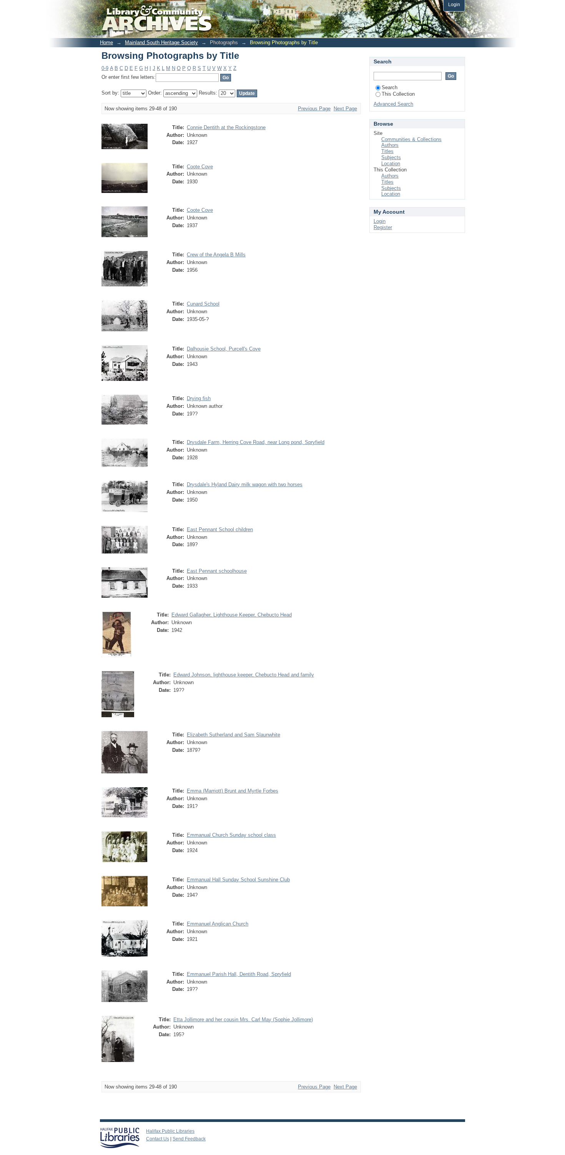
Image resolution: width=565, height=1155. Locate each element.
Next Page (345, 108)
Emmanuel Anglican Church (217, 924)
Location (390, 163)
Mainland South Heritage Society (161, 42)
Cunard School (203, 304)
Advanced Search (393, 104)
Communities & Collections (411, 139)
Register (383, 227)
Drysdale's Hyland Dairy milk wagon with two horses (244, 484)
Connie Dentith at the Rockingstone (226, 127)
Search (389, 87)
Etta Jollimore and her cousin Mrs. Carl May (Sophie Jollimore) (243, 1019)
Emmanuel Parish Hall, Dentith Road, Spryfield (239, 974)
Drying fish (199, 398)
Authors (390, 145)
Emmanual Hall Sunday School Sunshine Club (238, 879)
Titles (387, 151)
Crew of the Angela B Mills (216, 255)
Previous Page (314, 108)
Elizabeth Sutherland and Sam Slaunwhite (233, 735)
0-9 (104, 68)
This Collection (398, 94)
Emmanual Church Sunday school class (231, 835)
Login (454, 4)
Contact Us (157, 1139)
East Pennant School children (220, 529)
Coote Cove (200, 167)
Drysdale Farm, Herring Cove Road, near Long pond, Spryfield (255, 442)
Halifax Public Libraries (170, 1131)
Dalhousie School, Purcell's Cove (224, 349)
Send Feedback (189, 1139)
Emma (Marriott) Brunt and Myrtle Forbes (232, 791)
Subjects (391, 157)
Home (106, 42)
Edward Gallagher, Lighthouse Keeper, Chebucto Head (231, 615)
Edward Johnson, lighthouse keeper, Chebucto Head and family (243, 675)
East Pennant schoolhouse (217, 571)
